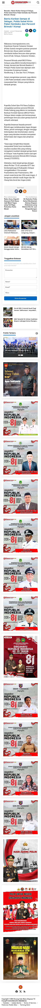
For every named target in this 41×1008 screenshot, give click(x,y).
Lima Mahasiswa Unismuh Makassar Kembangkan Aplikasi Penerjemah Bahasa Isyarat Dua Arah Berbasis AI (12, 232)
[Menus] (3, 2)
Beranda (7, 11)
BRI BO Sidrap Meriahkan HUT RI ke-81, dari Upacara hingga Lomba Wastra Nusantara (29, 248)
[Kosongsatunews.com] (21, 2)
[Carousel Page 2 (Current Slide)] (22, 355)
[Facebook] (16, 191)
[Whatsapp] (26, 35)
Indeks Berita (16, 1003)
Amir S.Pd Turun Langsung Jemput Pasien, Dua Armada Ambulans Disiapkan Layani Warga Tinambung (28, 232)
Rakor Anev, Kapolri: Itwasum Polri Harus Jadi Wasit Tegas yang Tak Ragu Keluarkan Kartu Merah (11, 203)
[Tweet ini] (30, 30)
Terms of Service (30, 1003)
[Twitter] (20, 191)
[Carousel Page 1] (19, 355)
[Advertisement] (20, 95)
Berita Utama (8, 34)
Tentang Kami (25, 1005)
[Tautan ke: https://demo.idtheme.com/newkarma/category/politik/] (36, 333)
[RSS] (24, 191)
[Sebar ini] (26, 30)
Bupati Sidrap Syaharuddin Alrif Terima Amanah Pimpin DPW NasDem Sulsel (18, 349)
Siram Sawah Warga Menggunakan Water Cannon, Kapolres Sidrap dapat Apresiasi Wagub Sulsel (11, 248)
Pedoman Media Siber (9, 1005)
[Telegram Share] (34, 30)
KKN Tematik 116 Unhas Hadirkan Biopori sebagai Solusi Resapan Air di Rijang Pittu (25, 320)
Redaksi (6, 1003)
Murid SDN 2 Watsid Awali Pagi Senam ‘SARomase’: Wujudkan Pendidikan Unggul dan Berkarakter (25, 309)
